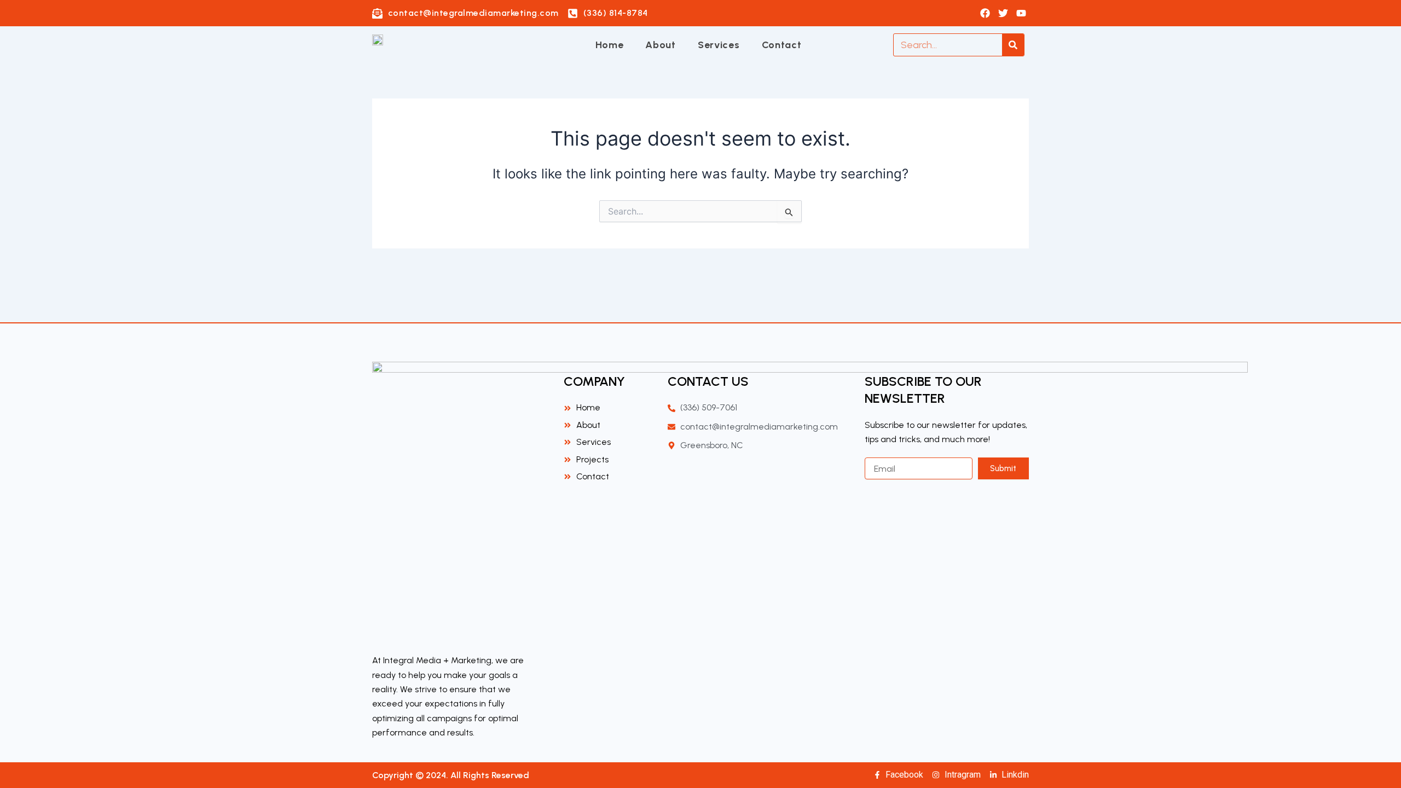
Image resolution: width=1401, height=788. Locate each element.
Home (609, 45)
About (660, 45)
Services (719, 45)
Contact (782, 45)
